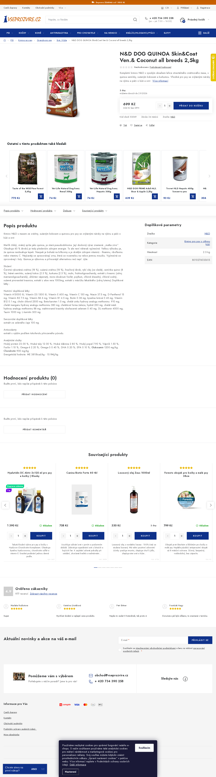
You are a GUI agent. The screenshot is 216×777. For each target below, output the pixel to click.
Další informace (78, 764)
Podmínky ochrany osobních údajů (20, 729)
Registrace (205, 7)
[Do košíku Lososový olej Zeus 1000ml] (145, 536)
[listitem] (28, 176)
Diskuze (67, 210)
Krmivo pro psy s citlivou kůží (197, 243)
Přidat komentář (34, 429)
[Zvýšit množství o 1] (169, 105)
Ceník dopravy (10, 7)
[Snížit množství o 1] (160, 105)
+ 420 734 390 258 (161, 18)
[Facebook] (185, 679)
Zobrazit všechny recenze (43, 593)
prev (5, 505)
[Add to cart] (41, 196)
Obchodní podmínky (44, 7)
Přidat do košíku (191, 105)
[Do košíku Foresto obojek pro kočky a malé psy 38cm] (198, 536)
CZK (167, 7)
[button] (7, 176)
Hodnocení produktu (41, 210)
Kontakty (26, 7)
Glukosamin (98, 347)
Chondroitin (10, 351)
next (210, 505)
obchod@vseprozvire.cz (111, 675)
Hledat (135, 20)
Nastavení (70, 771)
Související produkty (93, 210)
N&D (173, 116)
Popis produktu (12, 210)
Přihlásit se (200, 640)
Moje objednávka (11, 734)
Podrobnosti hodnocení (160, 67)
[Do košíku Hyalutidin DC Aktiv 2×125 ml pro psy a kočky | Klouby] (41, 536)
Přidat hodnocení (34, 394)
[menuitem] (10, 33)
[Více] (203, 33)
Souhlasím (144, 748)
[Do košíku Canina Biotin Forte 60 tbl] (93, 536)
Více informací (160, 81)
